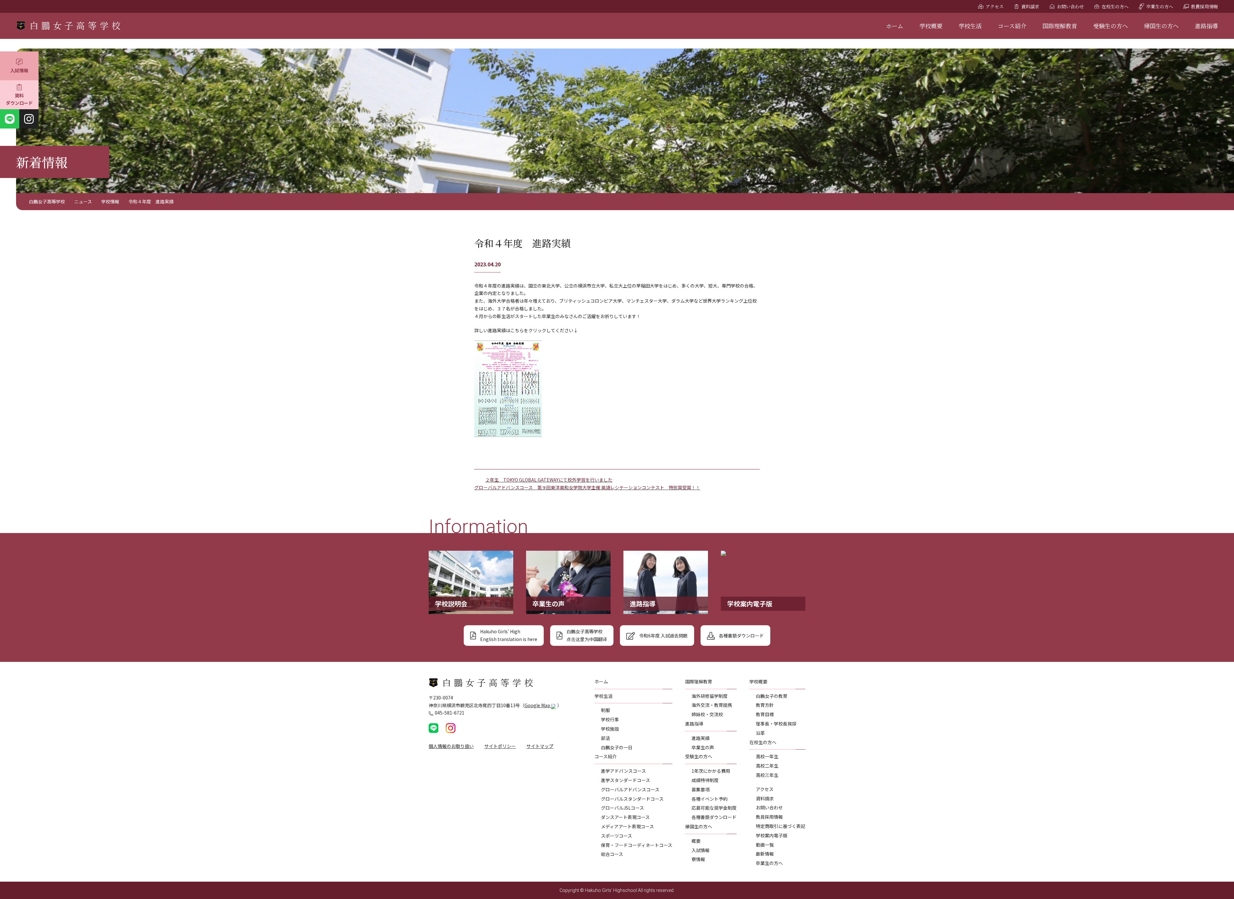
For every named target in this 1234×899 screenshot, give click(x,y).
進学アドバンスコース (623, 771)
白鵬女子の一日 (616, 747)
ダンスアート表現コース (625, 817)
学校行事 (610, 719)
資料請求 (1030, 6)
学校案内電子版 (771, 835)
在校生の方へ (1115, 6)
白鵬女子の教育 (771, 696)
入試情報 (19, 70)
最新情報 (765, 853)
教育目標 (765, 714)
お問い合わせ (1070, 6)
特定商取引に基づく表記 (780, 826)
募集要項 (701, 789)
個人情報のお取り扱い (451, 746)
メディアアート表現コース (627, 826)
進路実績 (701, 738)
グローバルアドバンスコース (630, 789)
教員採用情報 (1204, 6)
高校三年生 (767, 775)
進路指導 (1206, 26)
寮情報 (698, 859)
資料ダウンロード (19, 99)
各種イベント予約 (710, 799)
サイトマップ (539, 746)
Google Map (537, 705)
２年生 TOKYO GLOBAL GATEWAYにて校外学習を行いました (549, 479)
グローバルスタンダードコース (632, 799)
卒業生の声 (703, 747)
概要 (696, 841)
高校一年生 (767, 756)
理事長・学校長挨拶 (776, 723)
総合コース (612, 854)
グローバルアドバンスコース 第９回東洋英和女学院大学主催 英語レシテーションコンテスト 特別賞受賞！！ (587, 487)
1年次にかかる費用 (711, 771)
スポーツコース (616, 835)
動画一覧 (765, 844)
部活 (605, 738)
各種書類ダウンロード (714, 817)
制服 (605, 710)
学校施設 (610, 728)
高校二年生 (767, 765)
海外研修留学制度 (710, 696)
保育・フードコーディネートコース (636, 845)
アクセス (995, 6)
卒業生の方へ (1159, 6)
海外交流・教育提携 (712, 705)
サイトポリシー (500, 746)
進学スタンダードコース (625, 780)
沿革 (760, 733)
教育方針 (765, 705)
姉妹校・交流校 (707, 714)
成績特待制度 (705, 780)
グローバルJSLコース (622, 808)
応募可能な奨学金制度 (714, 808)
